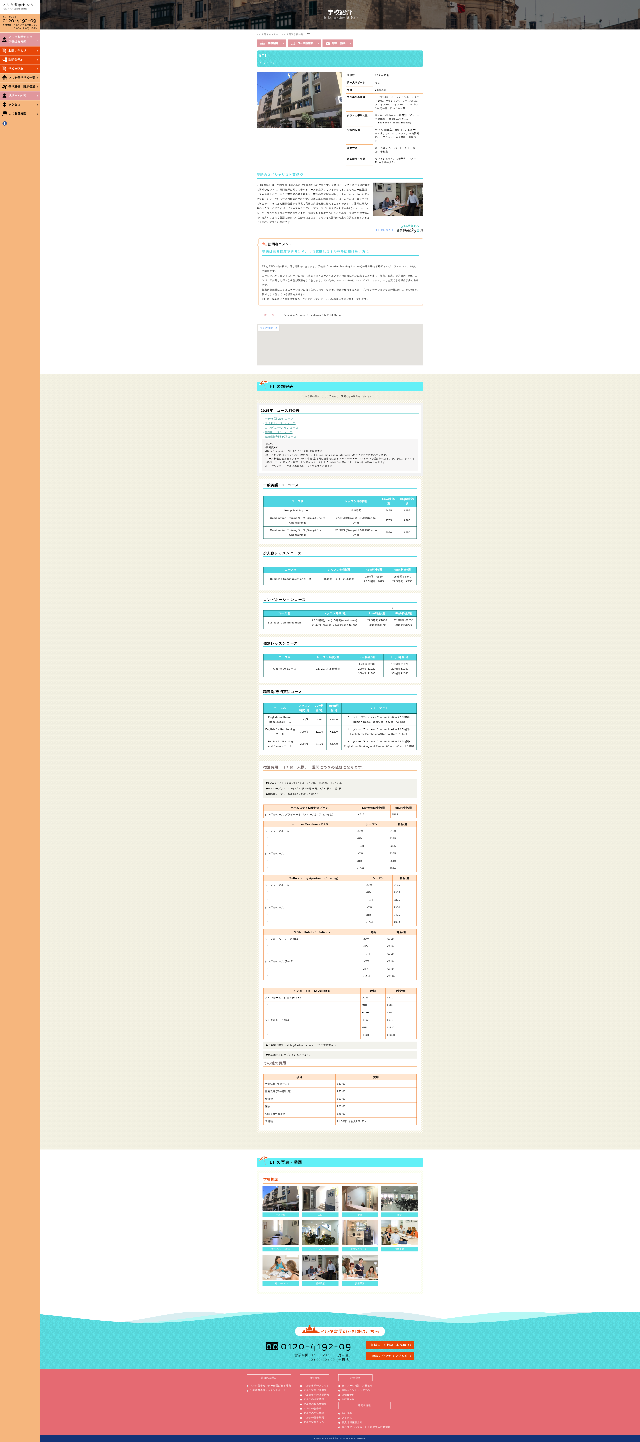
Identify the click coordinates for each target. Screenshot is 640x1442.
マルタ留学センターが (21, 39)
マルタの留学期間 (314, 1417)
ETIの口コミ (383, 230)
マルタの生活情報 (314, 1413)
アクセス (14, 105)
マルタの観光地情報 (315, 1404)
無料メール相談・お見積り (390, 1345)
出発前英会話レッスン (268, 1390)
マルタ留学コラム (314, 1422)
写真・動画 (339, 43)
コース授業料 (305, 43)
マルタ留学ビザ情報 (315, 1390)
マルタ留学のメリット (316, 1385)
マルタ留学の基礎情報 (316, 1394)
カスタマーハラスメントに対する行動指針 (366, 1427)
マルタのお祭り (313, 1408)
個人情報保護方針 (352, 1422)
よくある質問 (17, 113)
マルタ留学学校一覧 (21, 78)
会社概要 (347, 1413)
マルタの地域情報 (314, 1399)
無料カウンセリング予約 (390, 1356)
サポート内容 (17, 96)
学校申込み (15, 69)
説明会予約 (15, 60)
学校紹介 (273, 43)
